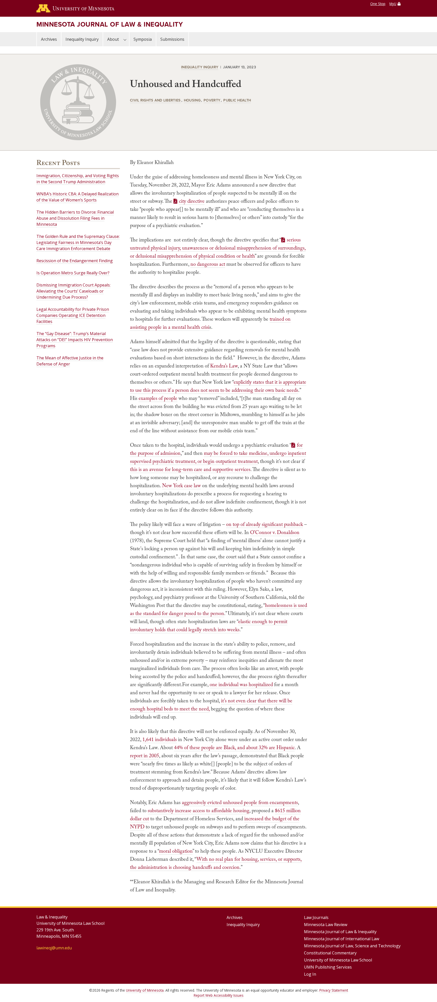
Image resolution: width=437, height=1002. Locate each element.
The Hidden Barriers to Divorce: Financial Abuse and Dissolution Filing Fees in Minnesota (75, 218)
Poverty (212, 100)
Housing (192, 100)
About (113, 39)
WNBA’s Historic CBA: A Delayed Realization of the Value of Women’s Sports (77, 197)
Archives (49, 39)
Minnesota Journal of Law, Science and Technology (352, 946)
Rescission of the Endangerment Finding (74, 260)
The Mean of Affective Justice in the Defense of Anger (69, 361)
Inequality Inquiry (82, 39)
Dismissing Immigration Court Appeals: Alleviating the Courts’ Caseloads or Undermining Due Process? (73, 291)
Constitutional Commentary (330, 953)
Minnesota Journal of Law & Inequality (109, 24)
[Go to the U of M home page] (75, 8)
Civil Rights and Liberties (155, 100)
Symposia (143, 39)
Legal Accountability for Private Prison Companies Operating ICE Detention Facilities (72, 315)
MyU (392, 3)
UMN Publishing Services (328, 967)
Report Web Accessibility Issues (219, 995)
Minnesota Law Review (325, 924)
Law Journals (316, 917)
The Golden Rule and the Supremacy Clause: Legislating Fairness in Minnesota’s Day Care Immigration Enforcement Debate (78, 242)
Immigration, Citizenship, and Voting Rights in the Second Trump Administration (77, 179)
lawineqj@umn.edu (54, 948)
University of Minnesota (145, 990)
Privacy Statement (333, 990)
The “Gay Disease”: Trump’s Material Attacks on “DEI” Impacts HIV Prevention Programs (74, 340)
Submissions (172, 39)
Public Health (237, 100)
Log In (310, 974)
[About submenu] (125, 39)
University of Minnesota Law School (338, 960)
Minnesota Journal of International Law (341, 939)
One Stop (377, 3)
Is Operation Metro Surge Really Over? (73, 273)
